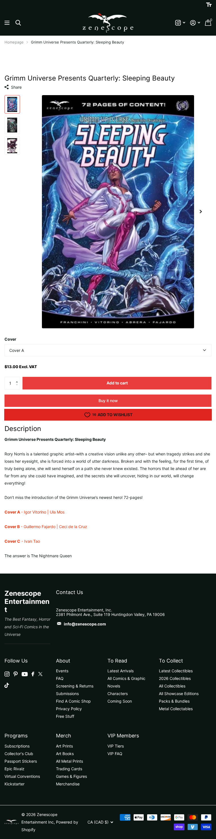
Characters (117, 693)
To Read (117, 661)
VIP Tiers (115, 746)
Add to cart (117, 382)
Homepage (14, 42)
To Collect (171, 661)
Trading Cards (69, 768)
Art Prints (64, 746)
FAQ (60, 678)
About (63, 661)
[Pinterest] (16, 674)
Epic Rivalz (14, 768)
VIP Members (123, 736)
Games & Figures (71, 776)
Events (62, 670)
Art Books (65, 753)
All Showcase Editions (179, 693)
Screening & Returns (74, 686)
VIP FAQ (114, 753)
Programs (16, 736)
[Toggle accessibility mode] (209, 4)
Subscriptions (17, 746)
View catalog (7, 22)
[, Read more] (180, 23)
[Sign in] (195, 23)
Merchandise (68, 783)
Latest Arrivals (120, 670)
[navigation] (12, 104)
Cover (10, 339)
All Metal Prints (69, 761)
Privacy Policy (69, 708)
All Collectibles (172, 686)
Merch (63, 736)
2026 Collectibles (175, 678)
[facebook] (33, 674)
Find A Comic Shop (73, 701)
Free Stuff (65, 716)
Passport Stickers (20, 761)
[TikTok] (6, 685)
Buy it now (108, 400)
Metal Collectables (176, 708)
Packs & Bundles (174, 701)
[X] (40, 674)
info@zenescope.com (85, 624)
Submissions (67, 693)
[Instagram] (7, 674)
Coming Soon (119, 701)
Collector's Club (18, 753)
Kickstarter (14, 783)
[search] (18, 23)
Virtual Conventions (22, 776)
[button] (18, 378)
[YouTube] (25, 674)
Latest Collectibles (176, 670)
